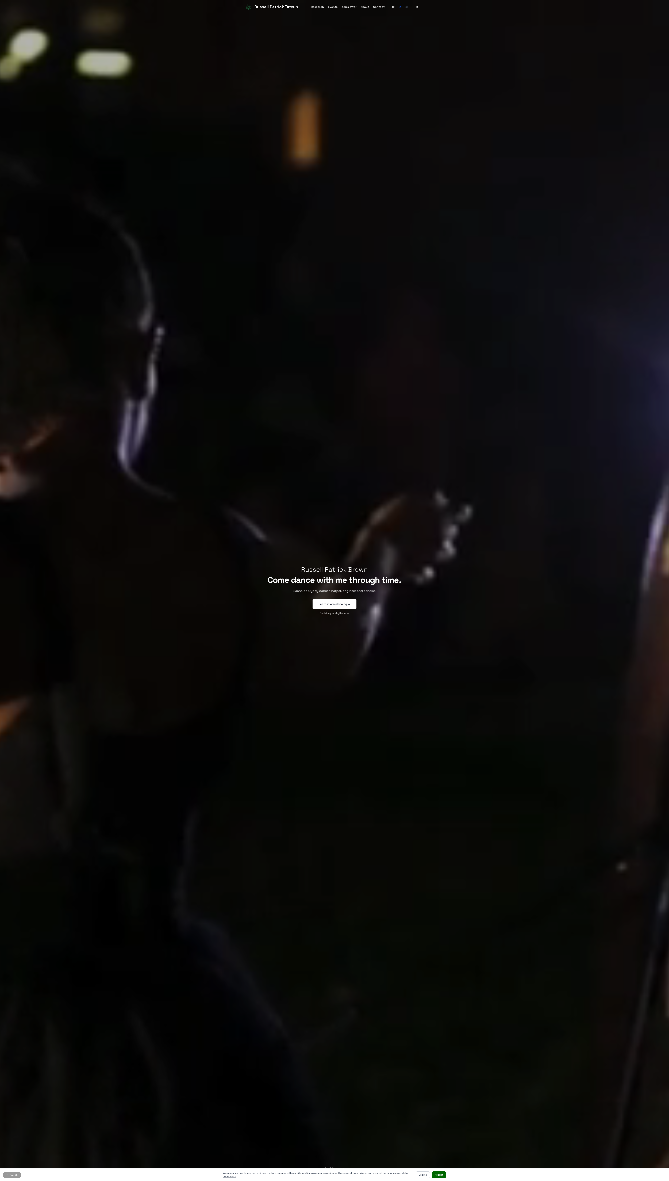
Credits (14, 1175)
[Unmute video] (394, 7)
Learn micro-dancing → (334, 604)
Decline (423, 1174)
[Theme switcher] (417, 7)
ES (406, 7)
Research (317, 7)
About (365, 7)
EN (400, 7)
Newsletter (349, 7)
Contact (379, 7)
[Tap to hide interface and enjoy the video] (334, 590)
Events (332, 7)
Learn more (229, 1176)
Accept (439, 1174)
